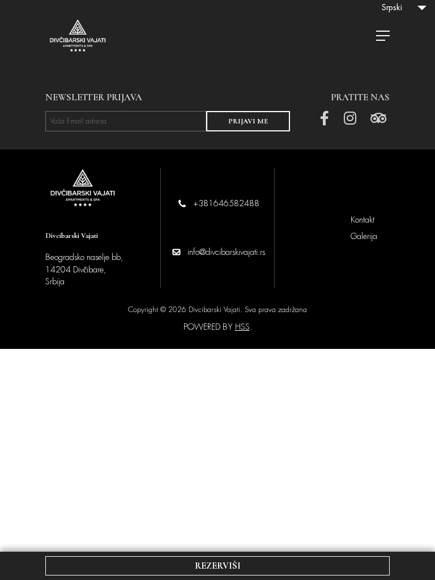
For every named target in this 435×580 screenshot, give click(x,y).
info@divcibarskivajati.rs (226, 252)
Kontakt (362, 220)
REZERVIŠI (218, 566)
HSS (242, 327)
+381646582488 (226, 203)
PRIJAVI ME (248, 121)
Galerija (364, 236)
